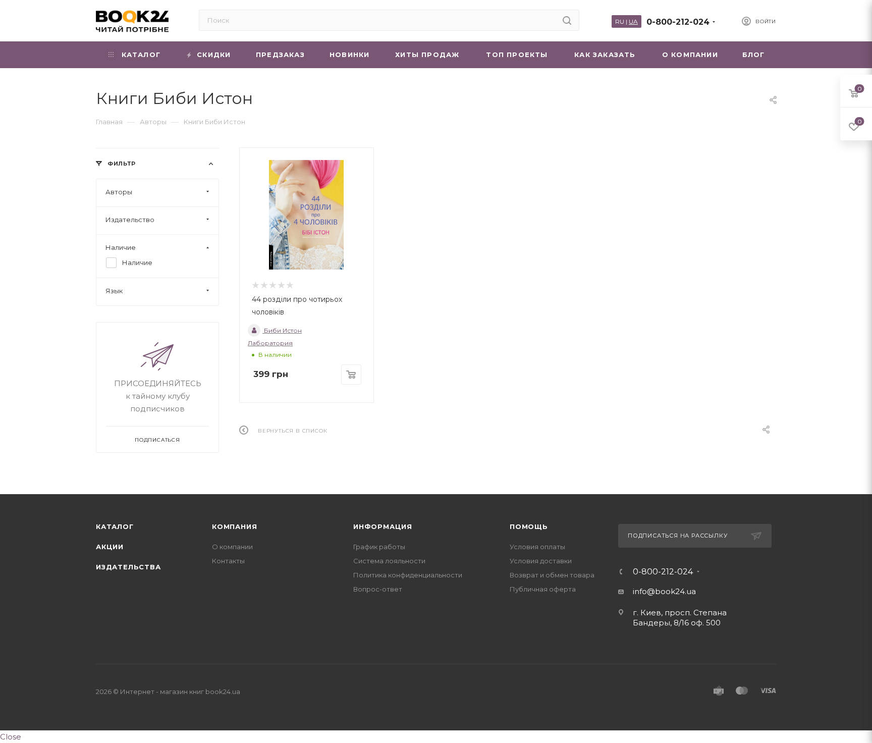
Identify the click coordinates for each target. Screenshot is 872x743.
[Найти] (567, 20)
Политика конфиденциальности (407, 575)
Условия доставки (541, 561)
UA (633, 21)
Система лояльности (389, 561)
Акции (110, 547)
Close (10, 736)
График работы (379, 547)
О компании (232, 547)
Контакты (228, 561)
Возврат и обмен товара (552, 575)
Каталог (115, 526)
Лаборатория (270, 343)
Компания (234, 526)
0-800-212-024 (678, 22)
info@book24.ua (664, 591)
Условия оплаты (537, 547)
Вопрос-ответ (377, 589)
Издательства (128, 567)
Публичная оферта (543, 589)
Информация (382, 526)
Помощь (529, 526)
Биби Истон (282, 330)
